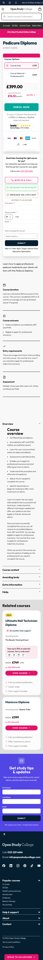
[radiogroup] (21, 70)
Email (8, 222)
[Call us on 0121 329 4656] (3, 3)
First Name (7, 788)
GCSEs (15, 25)
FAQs (5, 592)
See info (30, 95)
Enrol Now (21, 107)
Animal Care (25, 25)
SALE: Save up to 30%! (24, 32)
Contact (6, 924)
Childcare (6, 898)
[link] (21, 652)
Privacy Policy (8, 947)
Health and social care (11, 891)
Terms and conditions (11, 942)
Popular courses (11, 880)
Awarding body (10, 577)
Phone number (11, 212)
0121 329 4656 (27, 171)
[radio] (7, 65)
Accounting (7, 904)
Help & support (10, 912)
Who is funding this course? (15, 231)
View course (20, 673)
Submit (21, 243)
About (5, 918)
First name (10, 203)
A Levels (6, 25)
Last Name (7, 797)
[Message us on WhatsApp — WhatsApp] (10, 3)
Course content (10, 569)
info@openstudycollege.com (24, 857)
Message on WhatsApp (23, 187)
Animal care (7, 894)
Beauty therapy (8, 901)
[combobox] (21, 236)
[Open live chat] (16, 3)
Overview (7, 423)
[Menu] (2, 9)
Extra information (12, 584)
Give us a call (23, 180)
